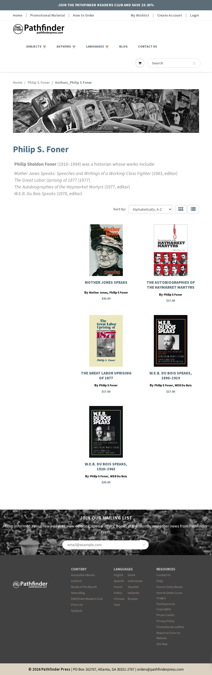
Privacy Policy (165, 621)
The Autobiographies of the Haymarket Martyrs (171, 285)
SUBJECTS (33, 46)
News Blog (78, 593)
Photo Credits (165, 615)
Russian (133, 599)
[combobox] (174, 63)
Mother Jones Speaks (106, 282)
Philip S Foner (118, 292)
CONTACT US (147, 46)
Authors (76, 581)
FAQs (159, 581)
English (118, 575)
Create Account (169, 15)
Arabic (118, 593)
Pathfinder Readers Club (87, 599)
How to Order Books (169, 587)
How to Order (83, 15)
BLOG (123, 46)
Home (17, 15)
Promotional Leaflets (170, 627)
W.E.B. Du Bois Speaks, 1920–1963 (106, 466)
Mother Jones (98, 292)
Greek (131, 575)
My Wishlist (140, 15)
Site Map (162, 644)
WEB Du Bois (183, 385)
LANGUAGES (95, 46)
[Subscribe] (144, 544)
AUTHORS (64, 46)
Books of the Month (84, 587)
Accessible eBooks (83, 575)
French (118, 587)
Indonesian (135, 581)
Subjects (76, 611)
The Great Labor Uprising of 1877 (106, 375)
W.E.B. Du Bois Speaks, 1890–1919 (170, 375)
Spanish (119, 581)
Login (194, 15)
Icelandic (133, 593)
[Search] (194, 63)
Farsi (117, 605)
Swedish (133, 587)
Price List (77, 605)
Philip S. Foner (39, 82)
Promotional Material (47, 15)
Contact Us (163, 575)
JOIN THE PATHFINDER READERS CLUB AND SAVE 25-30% (106, 5)
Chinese (119, 599)
